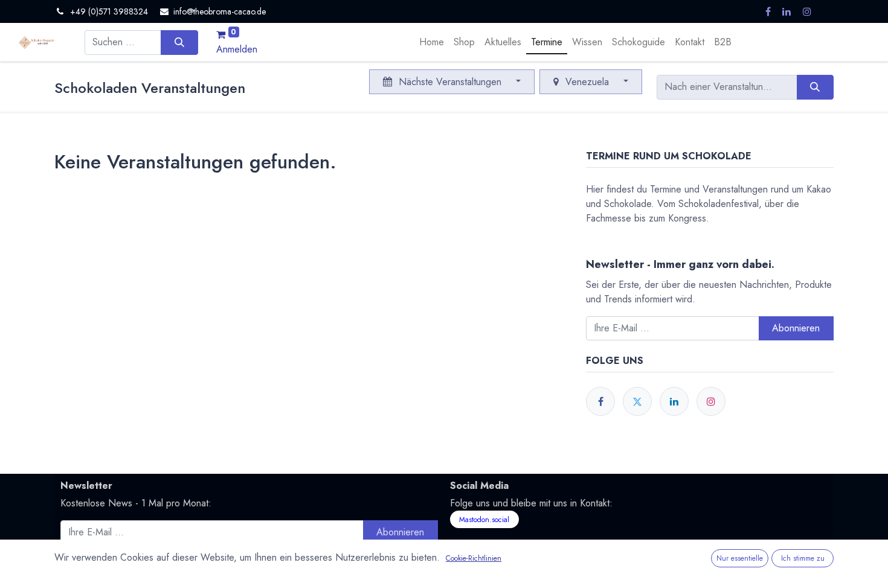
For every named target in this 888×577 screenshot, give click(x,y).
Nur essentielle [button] (739, 558)
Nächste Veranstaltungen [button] (450, 82)
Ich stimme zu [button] (803, 558)
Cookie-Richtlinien (473, 558)
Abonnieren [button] (796, 328)
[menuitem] (431, 42)
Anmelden (236, 49)
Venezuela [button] (587, 82)
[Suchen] (179, 42)
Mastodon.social (484, 519)
